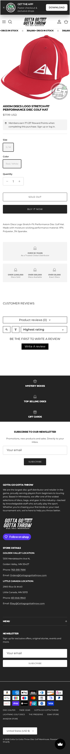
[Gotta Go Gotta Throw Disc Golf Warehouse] (35, 22)
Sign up (41, 126)
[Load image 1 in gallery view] (35, 67)
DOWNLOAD (57, 7)
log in (52, 126)
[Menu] (4, 22)
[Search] (12, 22)
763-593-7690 (18, 569)
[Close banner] (4, 7)
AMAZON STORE (10, 719)
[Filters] (15, 329)
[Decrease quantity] (6, 181)
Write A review (35, 346)
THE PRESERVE (36, 714)
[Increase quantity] (20, 181)
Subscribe (35, 461)
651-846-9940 (18, 597)
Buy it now (35, 209)
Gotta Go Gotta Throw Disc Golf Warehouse (29, 739)
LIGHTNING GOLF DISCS (14, 714)
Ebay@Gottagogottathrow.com (27, 603)
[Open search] (6, 329)
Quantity (7, 174)
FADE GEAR (24, 710)
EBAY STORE (53, 714)
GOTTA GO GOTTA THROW (46, 710)
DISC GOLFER (9, 710)
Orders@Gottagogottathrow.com (28, 575)
